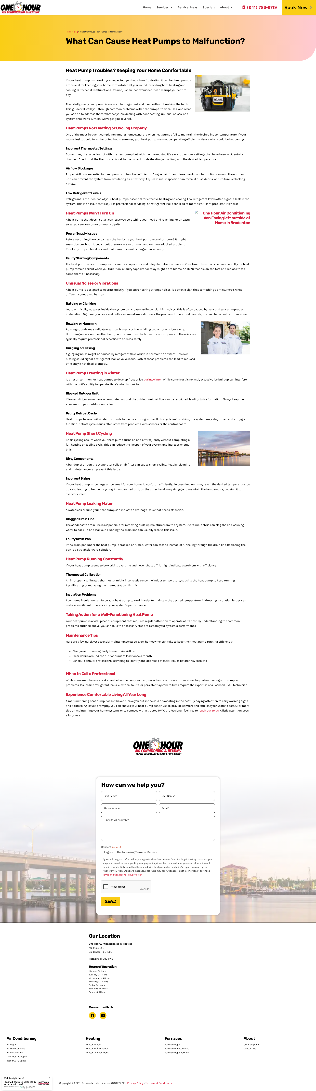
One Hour (20, 7)
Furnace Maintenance (177, 1048)
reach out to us (208, 710)
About (224, 7)
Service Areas (188, 7)
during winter (153, 379)
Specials (208, 7)
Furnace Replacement (177, 1052)
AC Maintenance (16, 1048)
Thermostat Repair (17, 1056)
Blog (76, 32)
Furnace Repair (173, 1044)
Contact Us (250, 1048)
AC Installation (15, 1052)
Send (110, 901)
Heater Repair (93, 1044)
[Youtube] (103, 1015)
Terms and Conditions (114, 874)
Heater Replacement (97, 1052)
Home (147, 7)
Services (162, 7)
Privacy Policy (135, 874)
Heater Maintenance (97, 1048)
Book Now (296, 7)
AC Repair (12, 1044)
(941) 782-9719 (262, 7)
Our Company (251, 1044)
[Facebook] (92, 1015)
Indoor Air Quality (16, 1060)
